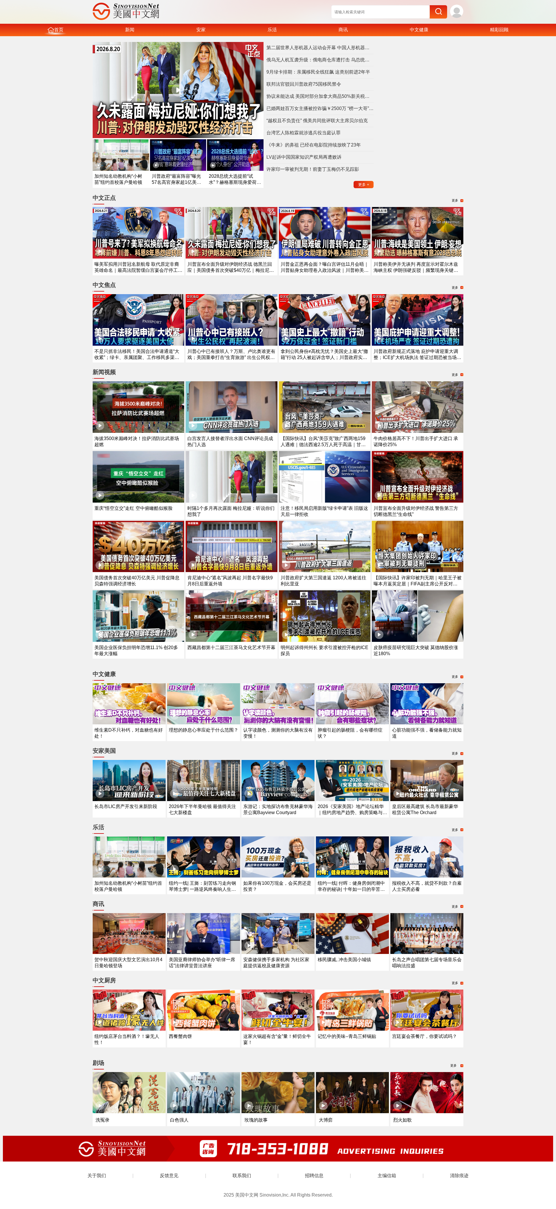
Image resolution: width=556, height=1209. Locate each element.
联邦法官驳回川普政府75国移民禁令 (303, 84)
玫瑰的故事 (256, 1120)
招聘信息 (314, 1175)
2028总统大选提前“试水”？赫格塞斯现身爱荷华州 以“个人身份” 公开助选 (235, 182)
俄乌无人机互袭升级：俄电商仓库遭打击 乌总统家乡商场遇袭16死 (320, 59)
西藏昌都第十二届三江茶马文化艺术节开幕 (231, 647)
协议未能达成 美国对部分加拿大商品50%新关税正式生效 (320, 96)
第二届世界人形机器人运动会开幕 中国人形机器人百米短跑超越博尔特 (320, 47)
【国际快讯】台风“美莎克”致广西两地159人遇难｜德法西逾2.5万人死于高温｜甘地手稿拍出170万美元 (323, 444)
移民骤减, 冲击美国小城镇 (344, 959)
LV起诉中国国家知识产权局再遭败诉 (303, 157)
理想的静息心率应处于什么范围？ (203, 730)
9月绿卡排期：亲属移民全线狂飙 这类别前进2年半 (318, 71)
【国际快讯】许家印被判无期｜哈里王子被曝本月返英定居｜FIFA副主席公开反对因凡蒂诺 (418, 583)
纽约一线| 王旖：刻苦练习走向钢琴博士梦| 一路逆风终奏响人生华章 (202, 889)
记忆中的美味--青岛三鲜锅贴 (347, 1036)
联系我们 (242, 1175)
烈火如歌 (402, 1120)
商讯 (343, 29)
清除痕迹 (459, 1175)
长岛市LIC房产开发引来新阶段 (125, 806)
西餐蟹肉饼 (180, 1036)
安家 (201, 29)
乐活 (272, 29)
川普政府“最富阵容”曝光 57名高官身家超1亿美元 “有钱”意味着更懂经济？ (176, 182)
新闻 (129, 29)
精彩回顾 (499, 29)
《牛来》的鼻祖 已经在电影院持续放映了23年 (313, 144)
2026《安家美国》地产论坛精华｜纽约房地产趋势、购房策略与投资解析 (352, 812)
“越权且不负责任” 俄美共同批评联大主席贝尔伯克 (317, 120)
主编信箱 (387, 1175)
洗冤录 (102, 1120)
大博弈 (326, 1120)
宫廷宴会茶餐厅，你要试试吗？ (424, 1036)
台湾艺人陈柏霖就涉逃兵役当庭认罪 (303, 132)
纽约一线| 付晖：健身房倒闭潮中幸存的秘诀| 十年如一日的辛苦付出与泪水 (351, 889)
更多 (363, 184)
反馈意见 (169, 1175)
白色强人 (179, 1120)
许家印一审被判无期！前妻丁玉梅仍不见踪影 (312, 169)
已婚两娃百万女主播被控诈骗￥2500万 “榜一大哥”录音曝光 (320, 108)
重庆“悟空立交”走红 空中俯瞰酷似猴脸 (133, 508)
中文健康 (419, 29)
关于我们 (96, 1175)
